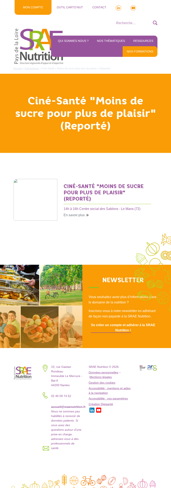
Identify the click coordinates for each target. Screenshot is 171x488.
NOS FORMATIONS (140, 51)
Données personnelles (103, 372)
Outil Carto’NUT (70, 7)
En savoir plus (74, 215)
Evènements (32, 68)
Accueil (18, 68)
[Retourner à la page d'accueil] (40, 46)
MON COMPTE (33, 7)
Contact (99, 7)
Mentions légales (100, 377)
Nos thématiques (111, 40)
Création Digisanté (101, 404)
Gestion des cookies (102, 382)
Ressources (143, 40)
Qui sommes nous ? (73, 40)
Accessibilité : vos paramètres (108, 398)
